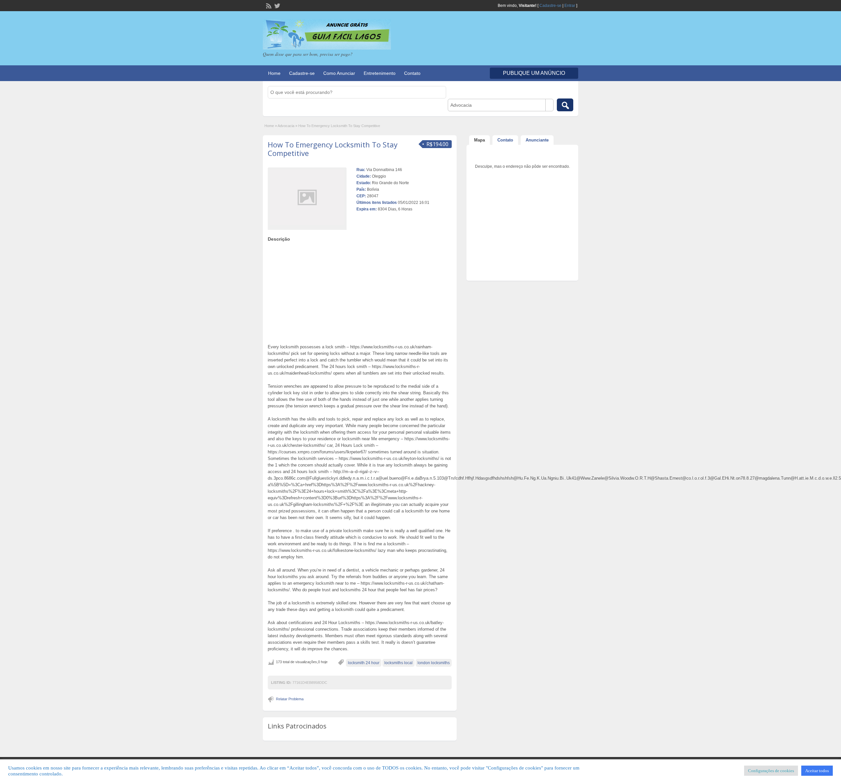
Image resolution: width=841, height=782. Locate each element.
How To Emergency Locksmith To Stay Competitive (333, 149)
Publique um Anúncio (534, 73)
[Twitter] (276, 5)
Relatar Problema (290, 699)
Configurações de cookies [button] (771, 770)
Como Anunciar (339, 73)
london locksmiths (434, 663)
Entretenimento (380, 73)
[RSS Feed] (268, 5)
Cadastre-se (550, 5)
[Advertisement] (360, 291)
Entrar (569, 5)
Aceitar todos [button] (817, 770)
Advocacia (286, 126)
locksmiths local (398, 663)
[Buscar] (565, 104)
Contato (412, 73)
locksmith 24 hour (363, 663)
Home (274, 73)
